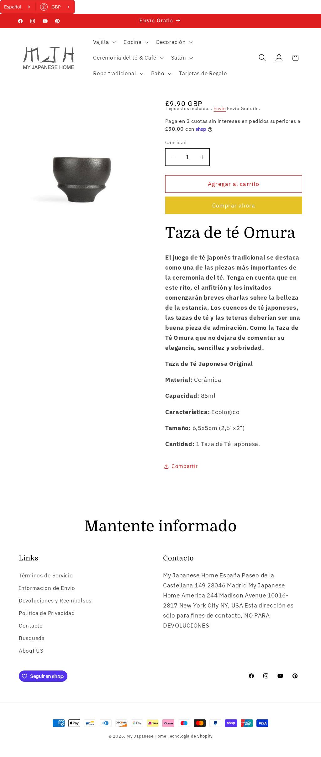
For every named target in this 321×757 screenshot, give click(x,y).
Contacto (31, 625)
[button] (104, 42)
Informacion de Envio (47, 588)
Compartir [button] (184, 466)
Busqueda (32, 638)
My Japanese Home (146, 736)
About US (31, 650)
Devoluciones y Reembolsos (55, 600)
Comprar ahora (233, 205)
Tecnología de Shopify (190, 736)
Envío (219, 108)
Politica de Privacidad (47, 613)
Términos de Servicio (46, 575)
